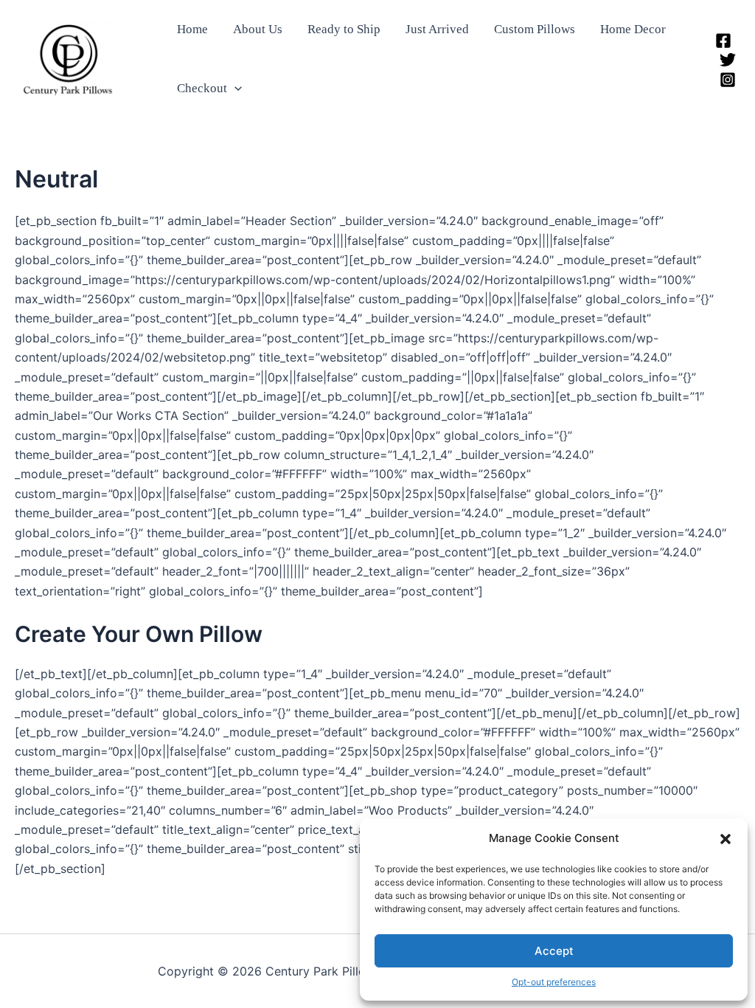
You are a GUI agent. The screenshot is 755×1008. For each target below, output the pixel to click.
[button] (725, 839)
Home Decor (633, 29)
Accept (554, 951)
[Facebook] (723, 40)
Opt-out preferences (554, 981)
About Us (257, 29)
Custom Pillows (534, 29)
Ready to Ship (343, 29)
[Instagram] (728, 80)
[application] (234, 88)
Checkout (202, 88)
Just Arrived (437, 29)
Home (192, 29)
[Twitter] (728, 60)
